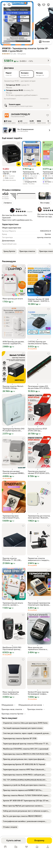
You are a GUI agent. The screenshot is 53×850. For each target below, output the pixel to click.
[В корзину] (18, 164)
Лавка (16, 847)
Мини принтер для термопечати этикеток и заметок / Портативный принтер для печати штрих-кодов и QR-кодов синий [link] (39, 648)
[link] (25, 723)
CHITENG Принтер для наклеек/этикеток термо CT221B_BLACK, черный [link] (37, 343)
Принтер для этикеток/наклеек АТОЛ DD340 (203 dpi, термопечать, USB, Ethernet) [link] (38, 472)
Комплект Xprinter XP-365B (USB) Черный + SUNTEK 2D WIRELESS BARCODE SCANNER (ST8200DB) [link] (39, 300)
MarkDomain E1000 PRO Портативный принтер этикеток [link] (12, 648)
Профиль (47, 847)
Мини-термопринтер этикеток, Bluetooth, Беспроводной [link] (11, 693)
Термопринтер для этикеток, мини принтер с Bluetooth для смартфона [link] (39, 517)
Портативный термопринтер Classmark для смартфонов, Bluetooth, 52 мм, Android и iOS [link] (39, 604)
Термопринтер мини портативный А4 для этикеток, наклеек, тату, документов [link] (12, 517)
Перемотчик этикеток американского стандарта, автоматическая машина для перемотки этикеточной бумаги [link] (39, 559)
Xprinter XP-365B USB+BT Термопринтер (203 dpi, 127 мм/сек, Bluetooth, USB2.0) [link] (10, 173)
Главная (5, 847)
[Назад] (4, 4)
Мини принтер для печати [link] (13, 299)
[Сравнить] (39, 4)
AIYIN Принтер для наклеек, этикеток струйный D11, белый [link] (13, 343)
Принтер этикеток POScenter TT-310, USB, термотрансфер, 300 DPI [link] (12, 559)
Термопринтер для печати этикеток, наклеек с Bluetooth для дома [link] (13, 604)
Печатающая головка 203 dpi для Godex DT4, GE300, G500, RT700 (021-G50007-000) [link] (39, 387)
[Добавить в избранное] (43, 4)
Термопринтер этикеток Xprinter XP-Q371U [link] (31, 173)
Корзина (37, 847)
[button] (26, 61)
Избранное (26, 847)
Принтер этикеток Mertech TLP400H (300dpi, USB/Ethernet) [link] (13, 387)
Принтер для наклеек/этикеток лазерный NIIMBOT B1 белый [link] (14, 472)
